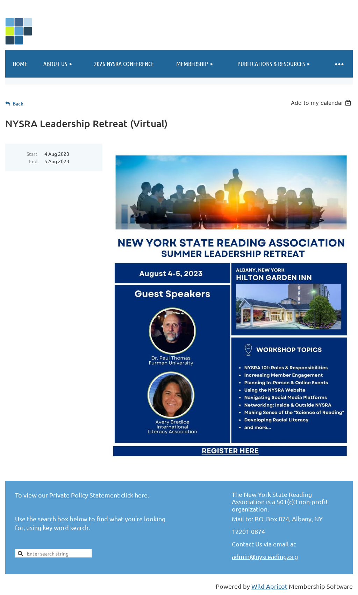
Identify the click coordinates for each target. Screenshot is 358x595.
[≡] (339, 64)
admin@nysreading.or (263, 556)
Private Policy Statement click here (98, 495)
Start (32, 154)
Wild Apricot (269, 586)
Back (18, 103)
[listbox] (322, 103)
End (33, 161)
